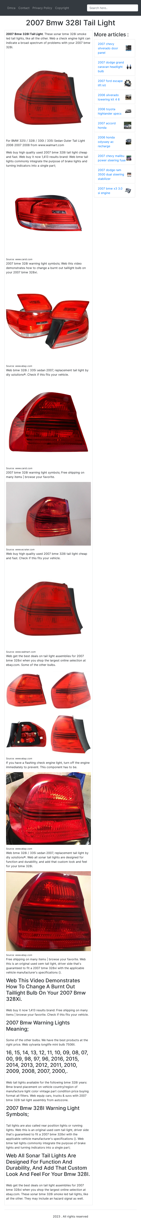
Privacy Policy (42, 8)
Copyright (62, 8)
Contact (24, 8)
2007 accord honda (107, 125)
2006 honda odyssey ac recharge (106, 141)
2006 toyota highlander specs (109, 111)
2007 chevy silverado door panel (108, 48)
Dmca (11, 8)
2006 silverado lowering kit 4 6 (109, 97)
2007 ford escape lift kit (110, 83)
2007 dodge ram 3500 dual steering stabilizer (111, 174)
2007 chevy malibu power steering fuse (112, 158)
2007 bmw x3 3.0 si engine (110, 191)
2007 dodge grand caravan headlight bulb (111, 66)
